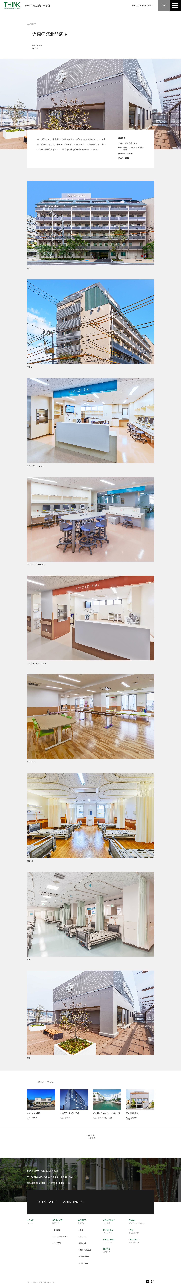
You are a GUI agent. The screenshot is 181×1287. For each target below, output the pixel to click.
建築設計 (57, 1230)
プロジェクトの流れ (136, 1221)
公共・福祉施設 (85, 1250)
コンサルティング (61, 1236)
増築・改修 (83, 1263)
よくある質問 (134, 1231)
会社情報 (109, 1221)
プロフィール (108, 1231)
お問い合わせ (134, 1241)
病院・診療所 (37, 45)
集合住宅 (82, 1236)
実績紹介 (82, 1221)
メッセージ (109, 1241)
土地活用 (57, 1243)
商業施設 (82, 1243)
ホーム (30, 1221)
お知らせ (106, 1250)
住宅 (81, 1230)
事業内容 (57, 1221)
